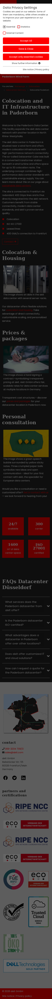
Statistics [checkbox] (25, 26)
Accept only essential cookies (26, 56)
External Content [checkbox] (15, 33)
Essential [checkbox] (10, 26)
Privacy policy (42, 69)
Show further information (25, 63)
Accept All (26, 40)
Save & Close (26, 49)
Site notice (28, 69)
